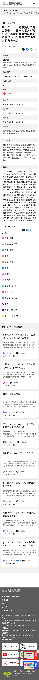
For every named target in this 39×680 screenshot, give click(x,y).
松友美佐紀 (24, 131)
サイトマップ (7, 610)
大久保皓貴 (18, 152)
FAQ (3, 603)
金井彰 (7, 147)
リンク (4, 606)
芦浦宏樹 (17, 150)
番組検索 (14, 10)
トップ (6, 10)
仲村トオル (14, 133)
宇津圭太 (13, 155)
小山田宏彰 (20, 147)
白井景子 (26, 155)
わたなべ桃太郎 (13, 144)
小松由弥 (28, 144)
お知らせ (5, 600)
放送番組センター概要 (10, 596)
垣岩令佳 (15, 131)
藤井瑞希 (6, 131)
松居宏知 (15, 157)
